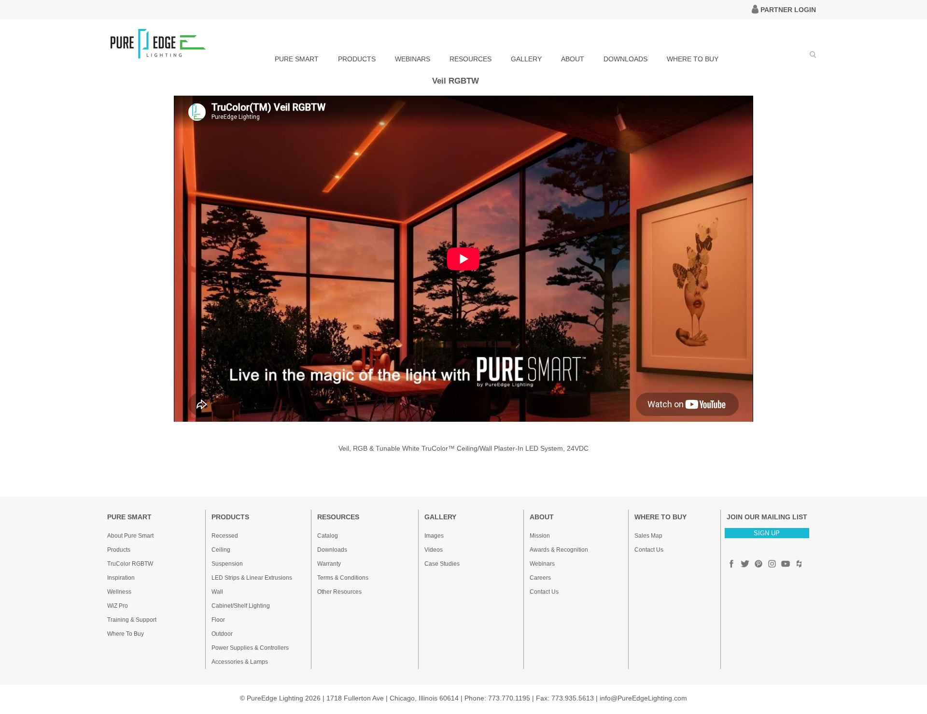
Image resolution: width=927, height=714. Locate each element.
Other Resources (339, 591)
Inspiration (121, 577)
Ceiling (220, 549)
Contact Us (544, 591)
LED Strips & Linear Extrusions (251, 577)
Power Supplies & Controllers (250, 647)
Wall (217, 591)
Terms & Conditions (342, 577)
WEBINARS (412, 59)
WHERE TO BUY (692, 59)
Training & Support (131, 619)
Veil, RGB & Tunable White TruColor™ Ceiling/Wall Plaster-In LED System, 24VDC (463, 448)
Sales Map (648, 535)
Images (434, 535)
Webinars (542, 563)
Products (118, 549)
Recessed (224, 535)
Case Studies (442, 563)
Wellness (119, 591)
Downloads (332, 549)
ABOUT (572, 59)
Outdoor (222, 633)
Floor (218, 619)
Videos (433, 549)
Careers (540, 577)
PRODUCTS (357, 59)
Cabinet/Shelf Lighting (240, 605)
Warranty (329, 563)
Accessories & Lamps (239, 661)
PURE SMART (297, 59)
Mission (540, 535)
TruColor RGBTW (130, 563)
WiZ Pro (117, 605)
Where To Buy (125, 633)
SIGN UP (767, 533)
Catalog (327, 535)
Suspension (227, 563)
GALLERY (526, 59)
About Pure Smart (130, 535)
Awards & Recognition (559, 549)
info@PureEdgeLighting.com (643, 698)
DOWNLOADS (625, 59)
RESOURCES (470, 59)
